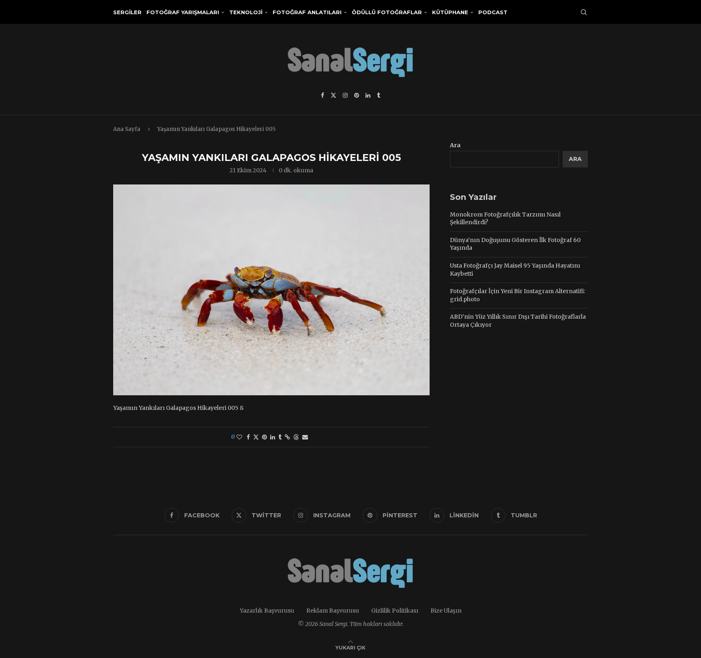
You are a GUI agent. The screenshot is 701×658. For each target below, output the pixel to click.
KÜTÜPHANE (450, 12)
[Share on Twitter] (256, 437)
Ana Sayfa (126, 129)
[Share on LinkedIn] (272, 437)
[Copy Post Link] (287, 437)
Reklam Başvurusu (332, 610)
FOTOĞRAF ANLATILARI (307, 12)
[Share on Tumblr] (280, 437)
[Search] (584, 12)
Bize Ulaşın (446, 610)
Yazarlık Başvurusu (267, 610)
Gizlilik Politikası (394, 610)
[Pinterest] (356, 95)
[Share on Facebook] (248, 437)
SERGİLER (127, 12)
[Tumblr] (378, 95)
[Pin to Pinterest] (264, 437)
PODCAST (492, 12)
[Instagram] (345, 95)
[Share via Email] (305, 437)
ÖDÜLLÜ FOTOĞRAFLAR (387, 12)
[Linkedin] (368, 95)
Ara (455, 145)
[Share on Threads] (296, 437)
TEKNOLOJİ (245, 12)
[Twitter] (333, 95)
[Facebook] (322, 95)
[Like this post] (239, 437)
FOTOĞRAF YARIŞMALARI (182, 12)
